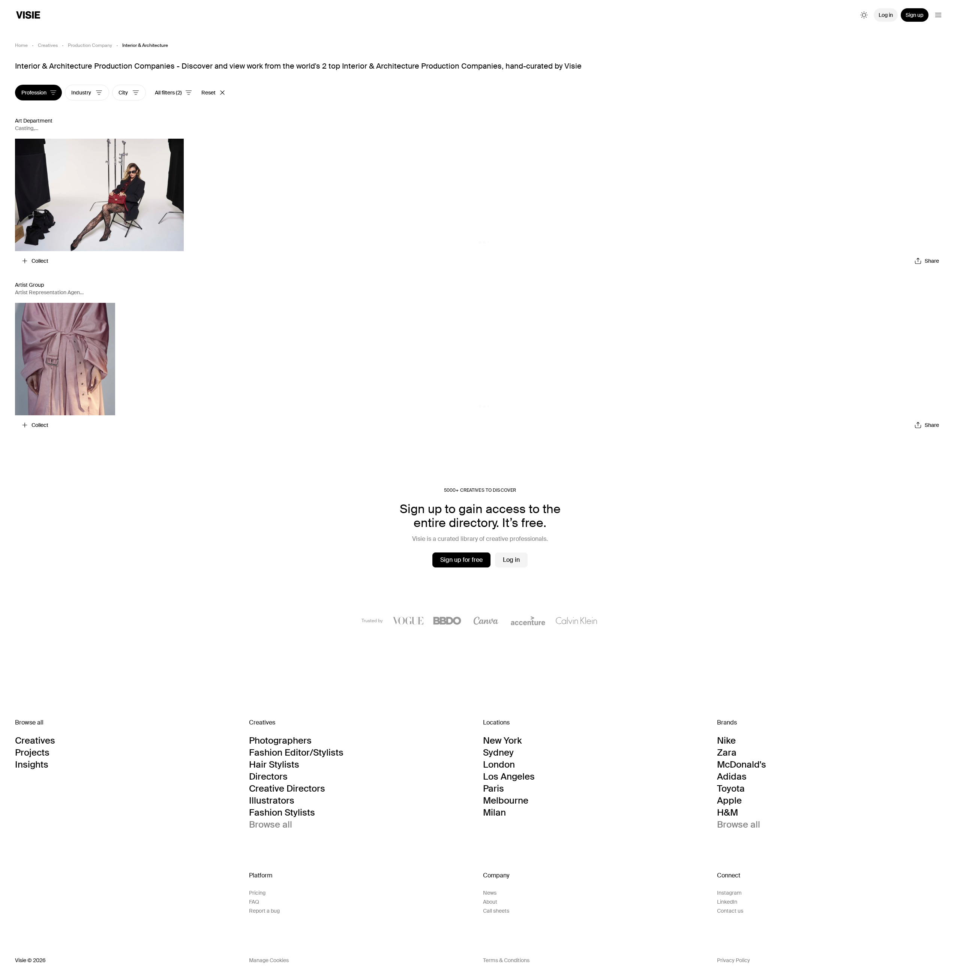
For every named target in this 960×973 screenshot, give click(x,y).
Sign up (915, 15)
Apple (729, 800)
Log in (886, 15)
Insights (31, 764)
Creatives (48, 45)
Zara (726, 752)
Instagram (729, 892)
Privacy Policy (733, 960)
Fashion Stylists (282, 812)
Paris (493, 788)
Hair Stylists (274, 764)
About (490, 901)
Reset (208, 92)
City (123, 92)
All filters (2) (168, 92)
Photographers (280, 740)
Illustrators (271, 800)
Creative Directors (287, 788)
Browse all (270, 824)
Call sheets (496, 910)
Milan (494, 812)
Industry (81, 92)
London (499, 764)
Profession (33, 92)
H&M (727, 812)
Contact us (730, 910)
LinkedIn (727, 901)
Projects (32, 752)
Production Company (90, 45)
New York (502, 740)
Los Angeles (509, 776)
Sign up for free (461, 560)
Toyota (731, 788)
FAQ (254, 901)
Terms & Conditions (506, 960)
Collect (40, 260)
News (489, 892)
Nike (726, 740)
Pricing (257, 892)
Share (932, 260)
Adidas (732, 776)
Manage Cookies (269, 960)
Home (21, 45)
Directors (268, 776)
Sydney (498, 752)
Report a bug (264, 910)
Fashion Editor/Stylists (296, 752)
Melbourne (505, 800)
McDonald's (741, 764)
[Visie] (28, 15)
